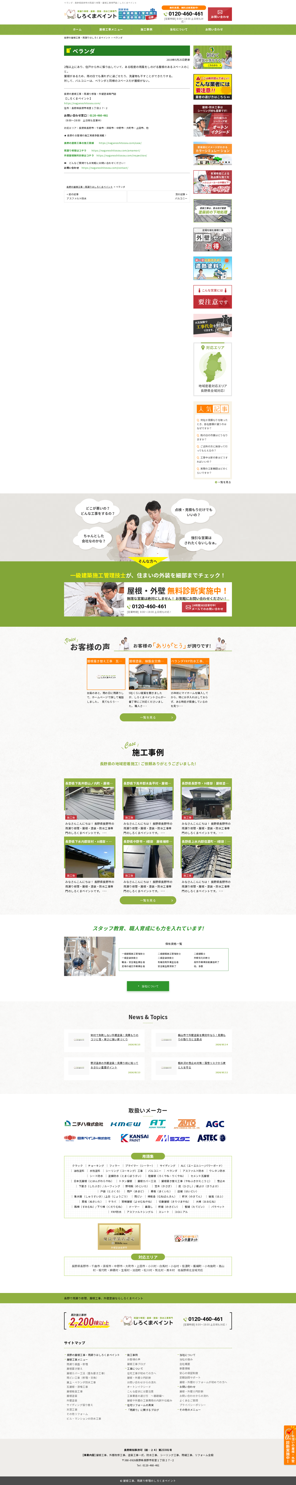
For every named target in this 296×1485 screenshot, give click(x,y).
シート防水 (96, 1176)
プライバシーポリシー (193, 1405)
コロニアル (181, 1212)
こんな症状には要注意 (140, 1391)
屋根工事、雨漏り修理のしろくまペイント (149, 1480)
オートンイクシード (139, 1386)
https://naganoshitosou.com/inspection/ (121, 155)
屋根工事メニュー (77, 1359)
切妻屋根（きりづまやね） (175, 1201)
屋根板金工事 (75, 1391)
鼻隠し (149, 1206)
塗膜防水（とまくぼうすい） (125, 1176)
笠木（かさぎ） (164, 1186)
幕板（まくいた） (161, 1191)
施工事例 (132, 1355)
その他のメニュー (190, 1409)
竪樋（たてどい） (195, 1206)
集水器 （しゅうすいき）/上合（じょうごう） (101, 1196)
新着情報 (185, 1368)
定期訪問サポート (190, 1377)
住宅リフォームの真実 (140, 1405)
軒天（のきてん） (192, 1196)
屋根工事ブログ (136, 1364)
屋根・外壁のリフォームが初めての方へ (203, 1382)
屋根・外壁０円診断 (139, 1377)
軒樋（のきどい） (169, 1206)
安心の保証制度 (189, 1373)
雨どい (138, 1196)
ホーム (77, 29)
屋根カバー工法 (147, 1181)
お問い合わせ (214, 29)
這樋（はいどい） (188, 1191)
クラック (77, 1165)
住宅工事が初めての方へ (141, 1373)
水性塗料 (95, 1170)
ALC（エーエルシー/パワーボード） (202, 1165)
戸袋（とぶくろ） (111, 1191)
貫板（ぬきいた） (92, 1201)
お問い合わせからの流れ (141, 1382)
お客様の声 (133, 1359)
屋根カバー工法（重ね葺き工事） (87, 1373)
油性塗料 (79, 1170)
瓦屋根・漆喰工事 (77, 1386)
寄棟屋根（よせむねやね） (137, 1201)
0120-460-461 (186, 13)
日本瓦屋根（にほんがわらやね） (94, 1181)
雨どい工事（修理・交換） (82, 1377)
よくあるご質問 (189, 1400)
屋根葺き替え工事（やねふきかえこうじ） (186, 1181)
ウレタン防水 (217, 1170)
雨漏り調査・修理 (77, 1364)
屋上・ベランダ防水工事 (81, 1382)
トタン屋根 (125, 1181)
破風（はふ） (217, 1196)
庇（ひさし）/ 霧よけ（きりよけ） (199, 1186)
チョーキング (96, 1165)
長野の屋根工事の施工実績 (79, 143)
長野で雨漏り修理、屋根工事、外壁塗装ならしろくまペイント (103, 1298)
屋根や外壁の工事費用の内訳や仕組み (149, 1400)
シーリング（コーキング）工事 (124, 1170)
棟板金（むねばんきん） (162, 1196)
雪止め (221, 1181)
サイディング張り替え (80, 1405)
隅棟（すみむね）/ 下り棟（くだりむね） (99, 1206)
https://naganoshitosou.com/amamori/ (115, 150)
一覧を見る (224, 482)
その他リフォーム (77, 1414)
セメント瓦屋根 (200, 1176)
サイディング (168, 1165)
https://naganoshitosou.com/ (82, 103)
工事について (135, 1368)
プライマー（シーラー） (140, 1165)
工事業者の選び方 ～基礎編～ (145, 1396)
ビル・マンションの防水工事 (84, 1418)
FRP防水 (116, 1212)
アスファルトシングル (140, 1212)
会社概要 (185, 1364)
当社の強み (186, 1359)
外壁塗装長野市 (119, 1247)
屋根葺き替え (75, 1368)
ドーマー (134, 1206)
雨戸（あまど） (136, 1191)
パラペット (218, 1206)
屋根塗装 (72, 1396)
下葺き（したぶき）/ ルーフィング (99, 1186)
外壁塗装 (72, 1400)
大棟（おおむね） (206, 1201)
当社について (150, 986)
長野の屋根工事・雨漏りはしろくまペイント (93, 1355)
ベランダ (172, 1170)
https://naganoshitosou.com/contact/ (105, 167)
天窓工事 (72, 1409)
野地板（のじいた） (137, 1186)
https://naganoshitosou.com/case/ (120, 143)
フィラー (114, 1165)
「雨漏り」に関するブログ (143, 1410)
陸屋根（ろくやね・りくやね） (166, 1176)
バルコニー (155, 1170)
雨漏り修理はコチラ (75, 150)
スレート (164, 1212)
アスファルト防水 (193, 1170)
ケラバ (112, 1201)
